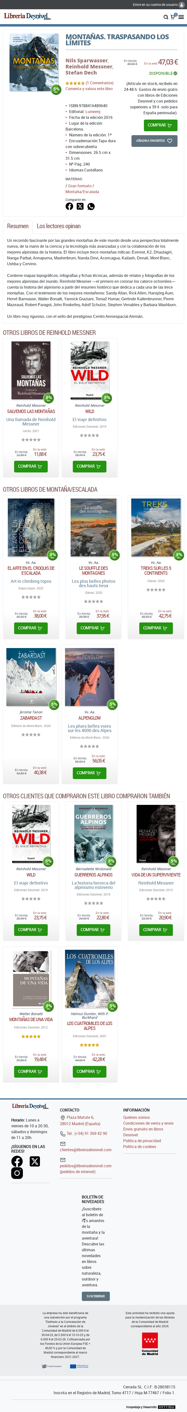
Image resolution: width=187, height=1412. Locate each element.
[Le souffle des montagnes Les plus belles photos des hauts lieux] (93, 527)
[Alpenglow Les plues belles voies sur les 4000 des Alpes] (90, 677)
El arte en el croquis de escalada (31, 570)
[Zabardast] (31, 677)
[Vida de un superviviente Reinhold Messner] (156, 834)
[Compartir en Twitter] (80, 205)
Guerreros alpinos (94, 874)
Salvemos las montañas (31, 411)
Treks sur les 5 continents (156, 570)
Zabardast (31, 717)
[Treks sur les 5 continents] (156, 527)
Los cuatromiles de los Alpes (89, 1026)
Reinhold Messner (88, 66)
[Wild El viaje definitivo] (89, 370)
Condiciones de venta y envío (148, 1123)
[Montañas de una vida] (31, 979)
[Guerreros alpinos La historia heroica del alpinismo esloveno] (93, 834)
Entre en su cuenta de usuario (155, 4)
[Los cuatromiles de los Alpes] (90, 979)
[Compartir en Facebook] (69, 205)
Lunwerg (92, 111)
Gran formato (80, 185)
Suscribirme (96, 1296)
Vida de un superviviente (155, 874)
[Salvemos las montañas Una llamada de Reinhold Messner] (31, 370)
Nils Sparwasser (86, 60)
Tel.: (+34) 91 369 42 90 (86, 1133)
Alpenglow (89, 717)
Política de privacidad (142, 1140)
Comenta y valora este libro (89, 88)
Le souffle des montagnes (93, 570)
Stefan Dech (81, 72)
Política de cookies (139, 1146)
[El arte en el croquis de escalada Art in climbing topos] (31, 527)
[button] (165, 16)
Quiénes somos (136, 1117)
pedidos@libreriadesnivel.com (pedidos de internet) (86, 1168)
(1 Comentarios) (99, 82)
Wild (89, 411)
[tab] (18, 227)
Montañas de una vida (31, 1019)
